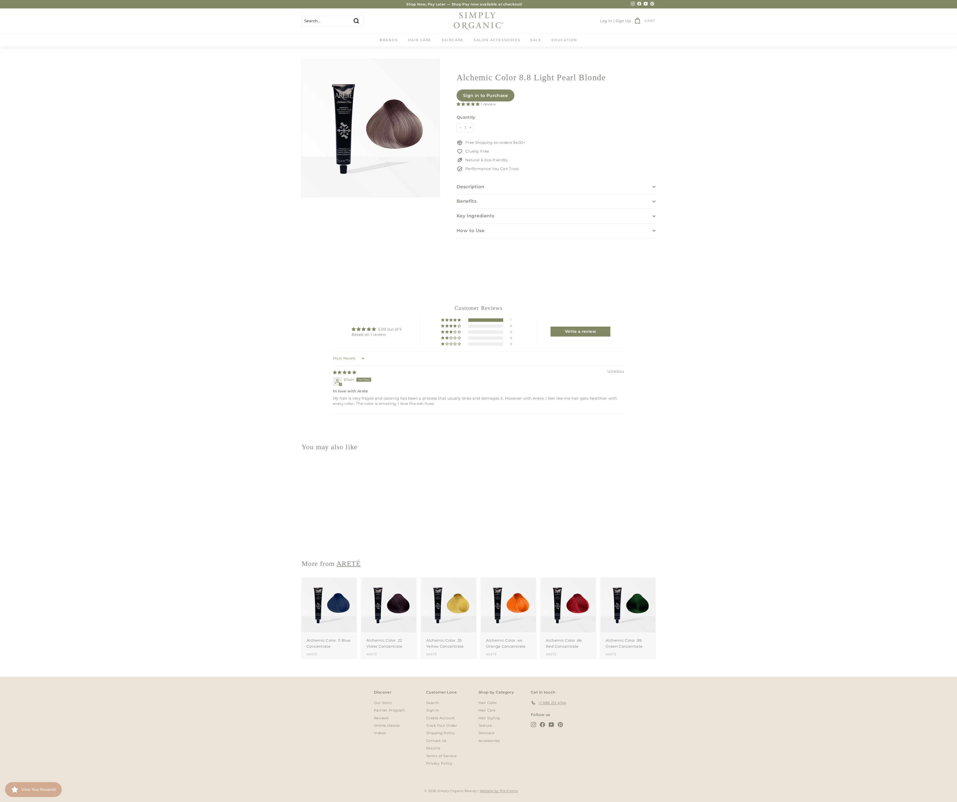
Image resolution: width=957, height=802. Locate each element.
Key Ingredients (475, 216)
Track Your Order (441, 725)
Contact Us (436, 740)
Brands (389, 40)
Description (470, 186)
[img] (344, 372)
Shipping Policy (440, 733)
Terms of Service (441, 756)
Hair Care (420, 40)
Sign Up (623, 20)
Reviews (381, 718)
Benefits (467, 201)
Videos (380, 733)
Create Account (440, 718)
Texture (485, 725)
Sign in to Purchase (485, 95)
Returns (433, 748)
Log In (606, 20)
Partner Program (389, 710)
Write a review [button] (580, 331)
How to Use (471, 230)
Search (432, 703)
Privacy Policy (439, 763)
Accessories (489, 740)
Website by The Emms (499, 791)
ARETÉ (312, 537)
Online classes (387, 725)
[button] (469, 104)
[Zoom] (371, 128)
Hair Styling (489, 718)
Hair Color (487, 703)
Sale (535, 40)
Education (564, 40)
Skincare (453, 40)
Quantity (466, 117)
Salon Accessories (497, 40)
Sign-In (432, 710)
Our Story (383, 703)
